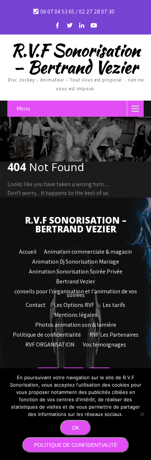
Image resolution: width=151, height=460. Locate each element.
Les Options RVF (74, 304)
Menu (23, 108)
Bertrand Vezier (75, 280)
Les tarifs (114, 304)
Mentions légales (75, 314)
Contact (35, 304)
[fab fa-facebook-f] (57, 25)
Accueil (28, 251)
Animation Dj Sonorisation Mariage (75, 261)
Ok (75, 428)
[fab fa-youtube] (93, 25)
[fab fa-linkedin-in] (81, 25)
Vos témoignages (104, 344)
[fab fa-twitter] (69, 25)
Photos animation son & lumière (75, 324)
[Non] (142, 414)
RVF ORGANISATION (49, 344)
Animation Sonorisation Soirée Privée (75, 271)
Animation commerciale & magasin (88, 251)
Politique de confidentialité (47, 334)
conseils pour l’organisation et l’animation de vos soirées (75, 290)
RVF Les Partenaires (114, 334)
